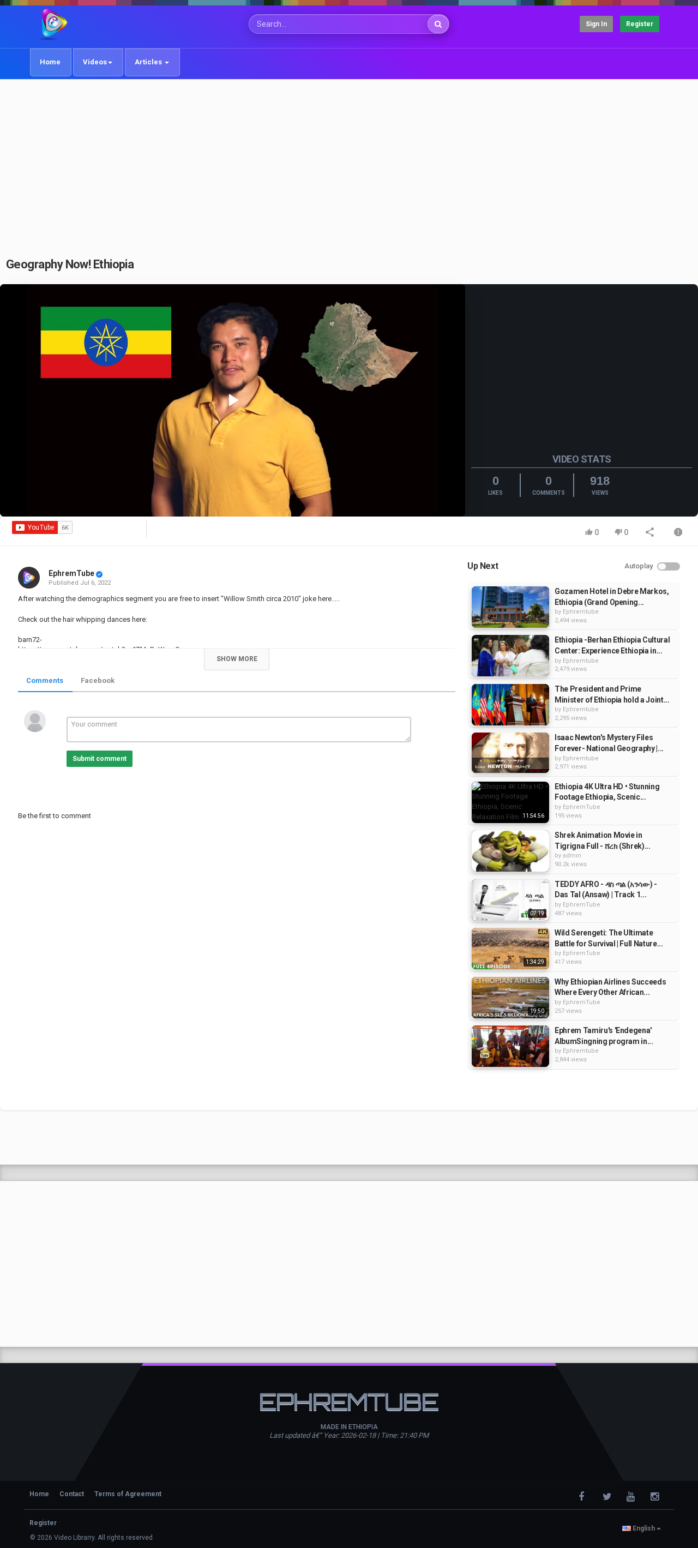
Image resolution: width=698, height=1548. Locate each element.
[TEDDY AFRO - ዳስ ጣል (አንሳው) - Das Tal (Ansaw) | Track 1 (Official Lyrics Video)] (510, 900)
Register (639, 24)
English (644, 1528)
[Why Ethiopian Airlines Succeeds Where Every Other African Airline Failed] (510, 997)
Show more (236, 659)
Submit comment (100, 759)
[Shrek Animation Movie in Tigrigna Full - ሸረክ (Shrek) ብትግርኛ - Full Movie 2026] (510, 851)
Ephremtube (581, 611)
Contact (71, 1494)
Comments (44, 680)
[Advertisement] (349, 162)
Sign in (596, 24)
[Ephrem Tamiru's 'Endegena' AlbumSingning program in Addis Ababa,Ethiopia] (510, 1046)
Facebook (98, 680)
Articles (149, 62)
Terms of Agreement (127, 1494)
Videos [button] (95, 62)
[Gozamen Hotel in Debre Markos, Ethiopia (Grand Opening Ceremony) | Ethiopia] (510, 607)
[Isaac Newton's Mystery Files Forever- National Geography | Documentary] (510, 753)
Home (50, 62)
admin (572, 855)
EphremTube (71, 573)
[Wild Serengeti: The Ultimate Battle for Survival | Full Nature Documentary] (510, 948)
